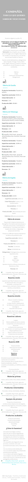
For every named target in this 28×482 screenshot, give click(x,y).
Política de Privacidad (14, 477)
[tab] (15, 72)
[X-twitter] (16, 471)
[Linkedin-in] (12, 471)
